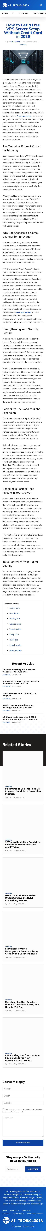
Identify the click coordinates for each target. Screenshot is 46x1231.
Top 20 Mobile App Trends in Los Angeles (19, 694)
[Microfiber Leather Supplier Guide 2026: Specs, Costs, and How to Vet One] (23, 980)
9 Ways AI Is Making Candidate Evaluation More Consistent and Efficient (23, 845)
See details (14, 613)
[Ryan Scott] (7, 42)
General (23, 44)
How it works (15, 645)
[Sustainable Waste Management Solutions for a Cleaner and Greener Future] (23, 927)
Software (6, 675)
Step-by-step (15, 650)
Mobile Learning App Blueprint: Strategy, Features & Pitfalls (18, 706)
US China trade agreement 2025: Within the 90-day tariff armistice (20, 718)
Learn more (14, 608)
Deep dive (14, 634)
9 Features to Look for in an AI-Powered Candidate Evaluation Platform (23, 791)
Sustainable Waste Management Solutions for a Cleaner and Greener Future (21, 951)
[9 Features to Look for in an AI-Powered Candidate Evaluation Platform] (23, 767)
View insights (15, 629)
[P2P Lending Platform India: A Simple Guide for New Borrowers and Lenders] (23, 1034)
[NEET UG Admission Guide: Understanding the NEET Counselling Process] (23, 874)
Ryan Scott (15, 41)
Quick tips (13, 640)
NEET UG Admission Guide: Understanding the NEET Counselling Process (20, 898)
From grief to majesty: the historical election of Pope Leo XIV (21, 682)
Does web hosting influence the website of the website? (19, 670)
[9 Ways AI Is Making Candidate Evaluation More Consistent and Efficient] (23, 820)
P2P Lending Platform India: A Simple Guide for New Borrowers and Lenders (22, 1058)
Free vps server (24, 116)
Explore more (15, 624)
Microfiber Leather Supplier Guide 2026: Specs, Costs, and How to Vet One (22, 1005)
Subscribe (32, 1169)
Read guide (14, 618)
